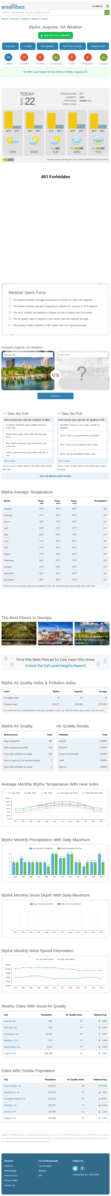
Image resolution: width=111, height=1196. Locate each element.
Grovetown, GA (11, 1034)
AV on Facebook (82, 1168)
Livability (96, 6)
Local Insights (44, 1166)
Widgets (42, 1170)
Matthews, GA (10, 1040)
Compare (55, 396)
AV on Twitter (75, 1168)
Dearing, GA (10, 1021)
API (40, 1175)
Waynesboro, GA (12, 1047)
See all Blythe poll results (55, 476)
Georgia (15, 19)
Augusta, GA (10, 1053)
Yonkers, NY (10, 1111)
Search (4, 19)
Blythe (35, 19)
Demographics (47, 46)
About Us (8, 1166)
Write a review (9, 466)
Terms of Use (10, 1175)
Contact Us (9, 1185)
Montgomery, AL (11, 1092)
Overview (10, 46)
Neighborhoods (98, 46)
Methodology (10, 1170)
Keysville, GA (10, 1027)
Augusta (25, 19)
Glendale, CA (10, 1105)
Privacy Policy (11, 1180)
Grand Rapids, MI (12, 1086)
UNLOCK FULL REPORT (57, 35)
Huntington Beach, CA (14, 1099)
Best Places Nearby (72, 46)
